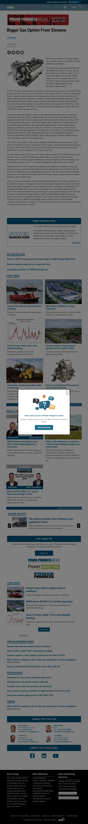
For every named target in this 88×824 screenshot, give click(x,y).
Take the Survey (44, 427)
